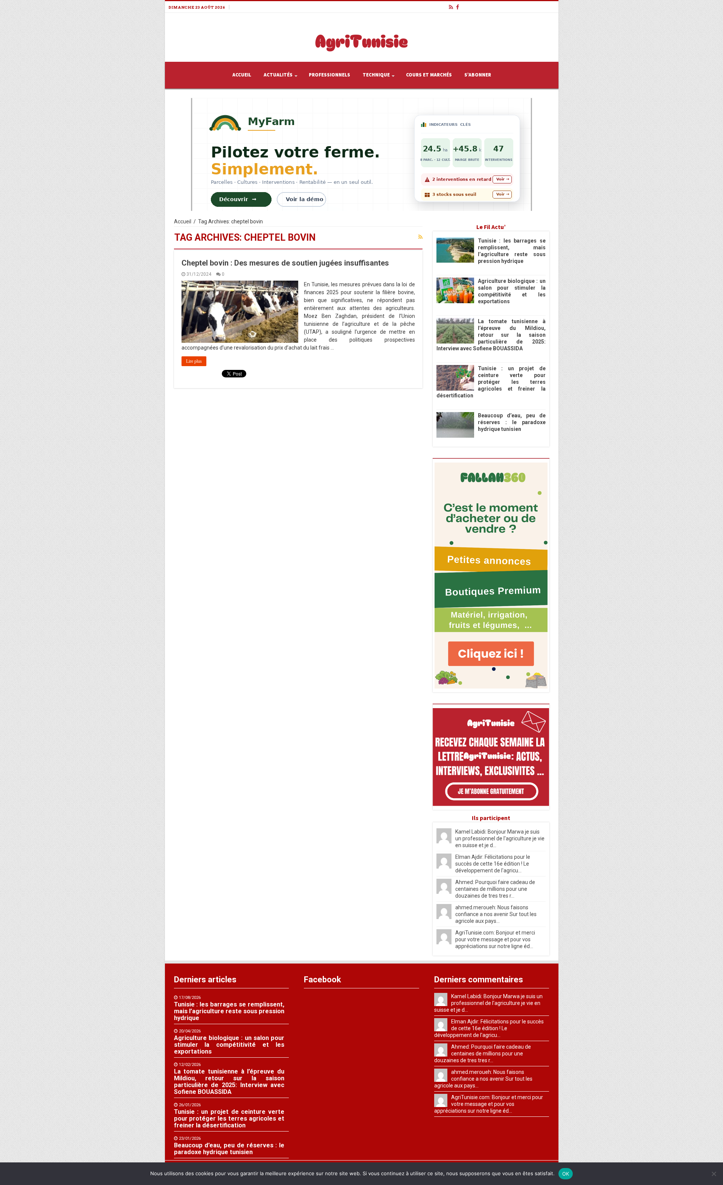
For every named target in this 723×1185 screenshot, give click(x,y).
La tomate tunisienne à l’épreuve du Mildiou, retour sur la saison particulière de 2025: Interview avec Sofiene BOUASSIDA (491, 334)
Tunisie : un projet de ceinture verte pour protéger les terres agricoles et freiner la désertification (491, 382)
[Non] (713, 1173)
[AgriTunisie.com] (361, 36)
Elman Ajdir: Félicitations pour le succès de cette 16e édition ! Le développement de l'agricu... (492, 863)
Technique (376, 75)
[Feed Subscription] (420, 237)
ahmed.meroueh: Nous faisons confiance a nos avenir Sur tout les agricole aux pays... (496, 914)
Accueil (241, 75)
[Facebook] (457, 7)
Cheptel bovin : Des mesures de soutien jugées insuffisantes (285, 262)
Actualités (278, 75)
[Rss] (451, 7)
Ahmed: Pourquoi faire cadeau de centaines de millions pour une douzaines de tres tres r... (495, 889)
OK (565, 1174)
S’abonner (477, 75)
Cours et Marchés (429, 75)
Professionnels (329, 75)
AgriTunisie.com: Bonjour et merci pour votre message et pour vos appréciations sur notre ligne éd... (495, 939)
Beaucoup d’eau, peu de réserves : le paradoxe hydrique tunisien (512, 422)
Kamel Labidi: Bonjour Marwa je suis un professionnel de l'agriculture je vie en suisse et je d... (500, 838)
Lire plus (194, 361)
